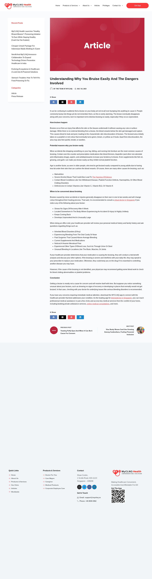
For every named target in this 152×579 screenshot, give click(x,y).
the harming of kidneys (102, 177)
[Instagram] (79, 487)
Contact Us (116, 5)
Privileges (106, 5)
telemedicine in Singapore (121, 298)
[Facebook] (53, 102)
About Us (86, 5)
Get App (137, 5)
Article (13, 93)
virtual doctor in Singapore (124, 200)
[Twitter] (84, 487)
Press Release (17, 96)
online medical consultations (98, 304)
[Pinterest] (71, 102)
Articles (97, 5)
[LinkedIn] (80, 102)
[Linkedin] (94, 487)
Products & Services (70, 5)
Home (58, 5)
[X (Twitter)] (62, 102)
